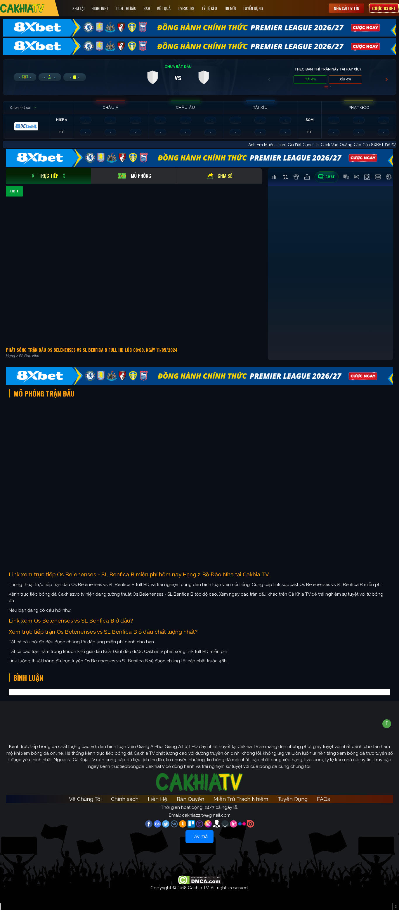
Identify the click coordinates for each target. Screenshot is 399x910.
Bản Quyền (190, 799)
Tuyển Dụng (253, 8)
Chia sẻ (225, 175)
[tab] (48, 176)
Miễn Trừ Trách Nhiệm (241, 799)
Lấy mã (199, 836)
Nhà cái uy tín (346, 8)
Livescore (186, 8)
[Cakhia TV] (22, 8)
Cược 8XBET (383, 8)
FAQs (323, 799)
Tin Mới (230, 8)
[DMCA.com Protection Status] (199, 879)
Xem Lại (78, 8)
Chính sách (124, 799)
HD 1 (14, 191)
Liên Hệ (157, 799)
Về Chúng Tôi (85, 799)
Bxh (146, 8)
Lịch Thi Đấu (126, 8)
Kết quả (164, 8)
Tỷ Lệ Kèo (209, 8)
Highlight (100, 8)
